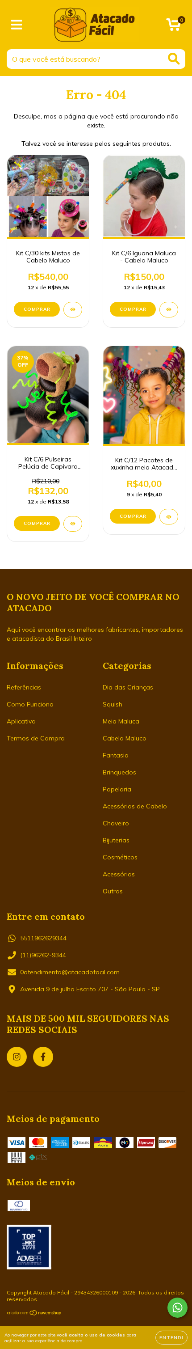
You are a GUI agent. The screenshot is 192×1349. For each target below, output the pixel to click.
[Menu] (17, 25)
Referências (24, 687)
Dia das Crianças (128, 687)
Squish (112, 704)
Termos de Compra (36, 738)
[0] (173, 27)
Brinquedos (119, 772)
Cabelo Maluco (124, 738)
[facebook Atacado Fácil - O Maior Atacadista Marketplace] (43, 1057)
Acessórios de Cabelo (135, 806)
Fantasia (116, 755)
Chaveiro (116, 823)
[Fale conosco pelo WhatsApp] (177, 1308)
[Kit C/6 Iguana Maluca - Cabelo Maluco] (168, 309)
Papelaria (117, 789)
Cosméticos (120, 857)
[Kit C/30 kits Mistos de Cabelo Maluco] (72, 309)
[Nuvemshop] (35, 1314)
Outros (113, 891)
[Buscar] (173, 58)
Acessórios (119, 874)
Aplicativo (21, 721)
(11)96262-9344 (43, 955)
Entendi (171, 1338)
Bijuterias (116, 840)
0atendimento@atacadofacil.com (70, 972)
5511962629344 (43, 938)
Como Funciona (30, 704)
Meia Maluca (121, 721)
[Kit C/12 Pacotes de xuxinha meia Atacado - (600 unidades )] (168, 516)
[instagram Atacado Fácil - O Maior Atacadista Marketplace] (17, 1057)
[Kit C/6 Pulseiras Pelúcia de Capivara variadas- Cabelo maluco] (72, 524)
